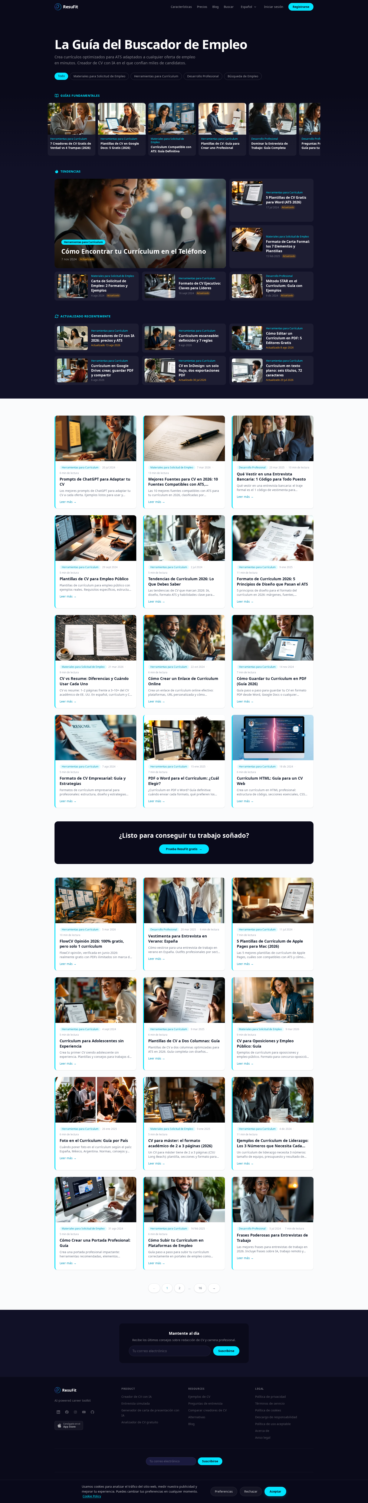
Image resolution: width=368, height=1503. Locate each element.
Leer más (68, 502)
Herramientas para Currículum (156, 76)
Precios (202, 7)
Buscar (229, 7)
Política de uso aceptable (273, 1424)
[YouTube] (84, 1412)
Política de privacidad (270, 1397)
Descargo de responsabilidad (276, 1417)
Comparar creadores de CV (207, 1410)
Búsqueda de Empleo (243, 76)
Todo (61, 76)
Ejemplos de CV (199, 1397)
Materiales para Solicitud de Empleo (99, 76)
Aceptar (275, 1491)
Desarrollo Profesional (203, 76)
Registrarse (301, 7)
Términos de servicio (270, 1403)
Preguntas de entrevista (205, 1403)
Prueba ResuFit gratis (184, 849)
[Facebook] (67, 1412)
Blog (215, 7)
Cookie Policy (92, 1496)
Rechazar (250, 1491)
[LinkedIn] (58, 1412)
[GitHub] (92, 1412)
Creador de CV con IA (136, 1397)
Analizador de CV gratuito (139, 1422)
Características (181, 7)
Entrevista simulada (135, 1403)
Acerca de (262, 1431)
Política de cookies (268, 1410)
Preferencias (224, 1491)
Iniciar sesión (273, 7)
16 (200, 1288)
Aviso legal (262, 1437)
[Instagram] (75, 1412)
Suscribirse (226, 1351)
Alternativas (196, 1417)
